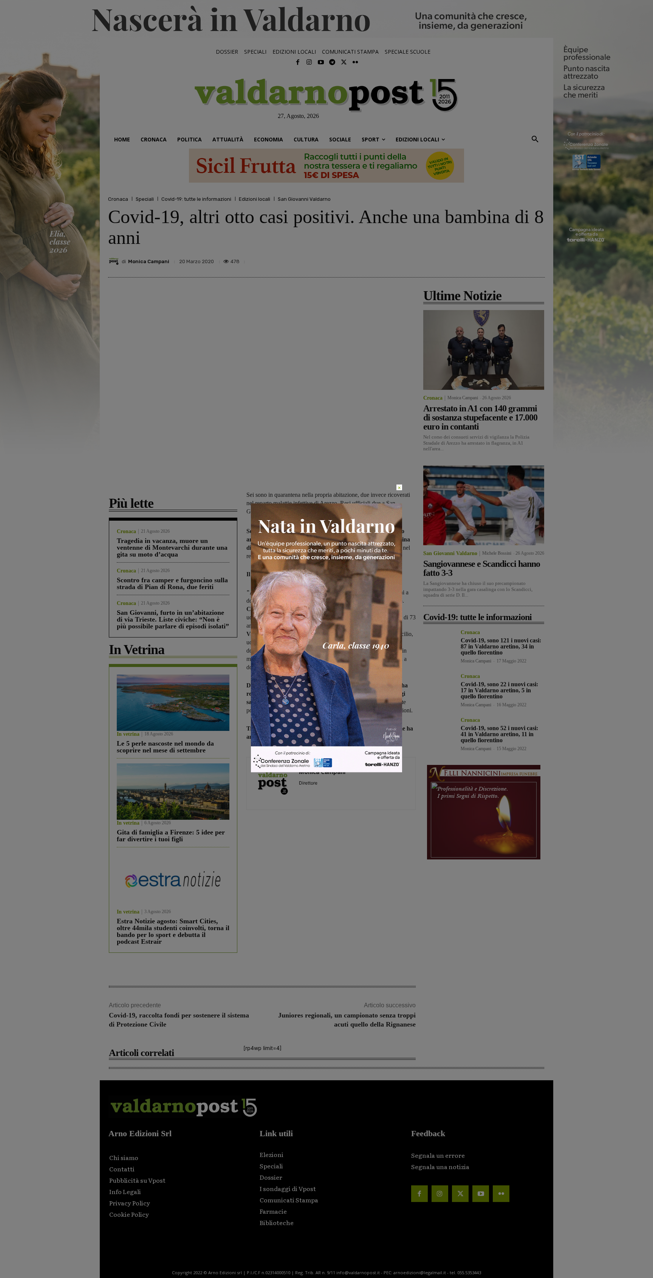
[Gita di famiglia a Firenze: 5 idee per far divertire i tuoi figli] (173, 791)
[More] (537, 259)
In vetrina (128, 734)
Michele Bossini (496, 553)
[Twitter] (343, 62)
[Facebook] (297, 62)
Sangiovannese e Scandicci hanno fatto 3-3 (481, 568)
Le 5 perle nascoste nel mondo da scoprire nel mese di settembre (165, 747)
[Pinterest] (484, 259)
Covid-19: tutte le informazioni (196, 199)
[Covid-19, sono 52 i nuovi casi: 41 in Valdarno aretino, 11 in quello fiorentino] (439, 733)
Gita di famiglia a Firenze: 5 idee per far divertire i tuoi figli (171, 835)
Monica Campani (148, 261)
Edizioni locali (254, 199)
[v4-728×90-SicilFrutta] (326, 166)
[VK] (501, 259)
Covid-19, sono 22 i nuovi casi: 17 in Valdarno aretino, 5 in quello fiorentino (499, 690)
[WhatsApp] (519, 259)
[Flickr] (355, 62)
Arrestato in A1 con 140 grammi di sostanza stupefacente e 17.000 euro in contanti (480, 417)
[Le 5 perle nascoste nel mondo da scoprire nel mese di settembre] (173, 703)
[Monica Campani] (115, 261)
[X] (467, 259)
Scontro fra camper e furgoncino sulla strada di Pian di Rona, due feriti (172, 583)
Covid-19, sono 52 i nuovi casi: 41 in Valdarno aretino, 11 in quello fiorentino (499, 734)
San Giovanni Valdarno (304, 199)
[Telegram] (332, 62)
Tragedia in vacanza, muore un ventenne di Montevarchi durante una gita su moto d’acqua (172, 547)
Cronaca (118, 199)
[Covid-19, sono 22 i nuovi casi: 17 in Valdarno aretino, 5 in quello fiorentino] (439, 689)
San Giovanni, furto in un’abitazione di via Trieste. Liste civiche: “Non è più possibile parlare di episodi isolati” (173, 619)
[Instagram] (309, 62)
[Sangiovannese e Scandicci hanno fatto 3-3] (483, 505)
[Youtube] (320, 62)
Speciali (145, 199)
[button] (535, 139)
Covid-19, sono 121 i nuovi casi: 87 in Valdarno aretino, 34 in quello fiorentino (501, 646)
